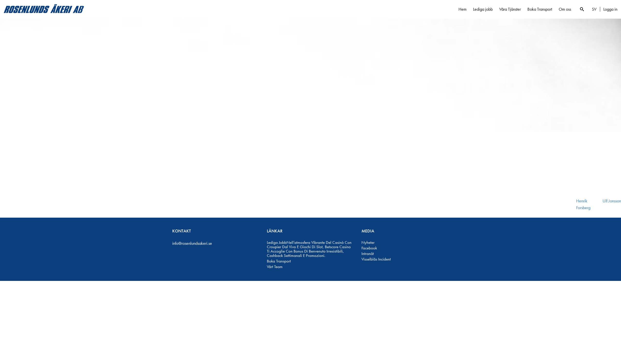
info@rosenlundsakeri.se (192, 243)
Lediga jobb (483, 9)
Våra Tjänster (510, 9)
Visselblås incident (376, 259)
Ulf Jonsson (612, 201)
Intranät (367, 253)
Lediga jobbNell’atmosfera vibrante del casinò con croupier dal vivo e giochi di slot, (309, 244)
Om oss (565, 9)
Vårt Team (275, 266)
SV (594, 9)
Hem (462, 9)
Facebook (369, 248)
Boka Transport (539, 9)
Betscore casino (338, 246)
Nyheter (368, 242)
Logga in (610, 9)
